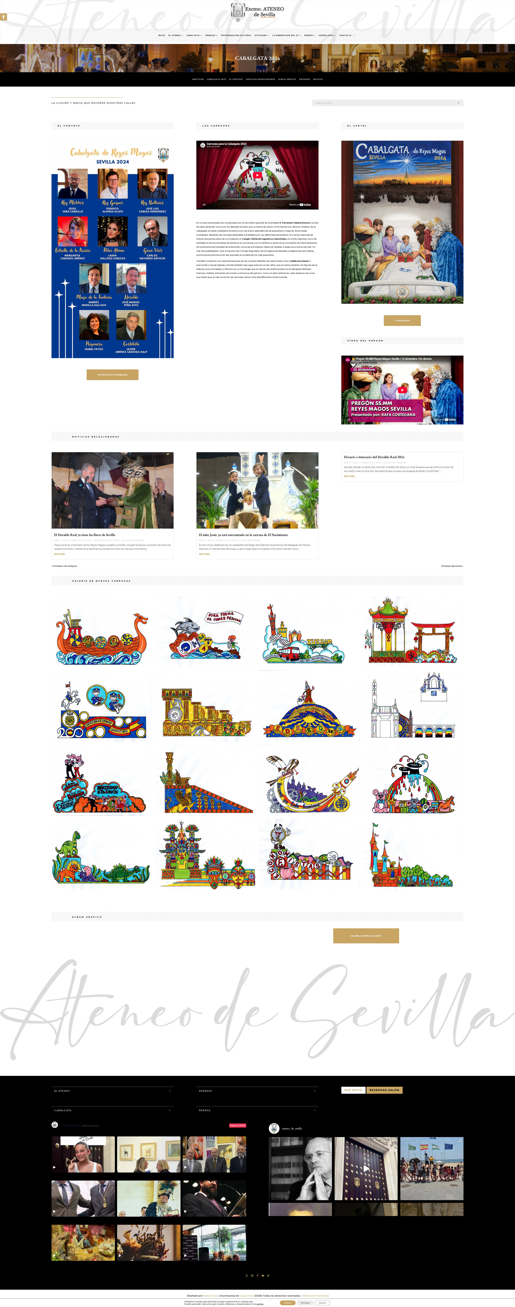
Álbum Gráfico (287, 79)
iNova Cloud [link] (211, 1295)
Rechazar (305, 1303)
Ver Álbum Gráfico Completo (366, 936)
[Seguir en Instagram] (252, 1275)
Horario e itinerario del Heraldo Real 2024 (374, 457)
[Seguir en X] (247, 1275)
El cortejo (236, 79)
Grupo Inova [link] (247, 1295)
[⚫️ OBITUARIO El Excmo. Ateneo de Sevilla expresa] (300, 1168)
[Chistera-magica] (413, 815)
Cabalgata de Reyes (107, 540)
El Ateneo (174, 35)
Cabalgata (193, 35)
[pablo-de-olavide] (309, 740)
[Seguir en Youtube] (263, 1275)
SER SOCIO (353, 1090)
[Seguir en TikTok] (268, 1275)
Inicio (161, 35)
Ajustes (322, 1303)
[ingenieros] (309, 815)
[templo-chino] (413, 666)
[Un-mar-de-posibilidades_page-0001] (205, 666)
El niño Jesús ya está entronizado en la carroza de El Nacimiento (243, 535)
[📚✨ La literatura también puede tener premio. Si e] (366, 1168)
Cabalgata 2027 (216, 79)
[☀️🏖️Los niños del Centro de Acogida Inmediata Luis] (432, 1168)
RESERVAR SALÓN (384, 1090)
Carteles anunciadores (260, 79)
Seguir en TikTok (237, 1125)
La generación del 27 (285, 35)
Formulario (326, 35)
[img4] (205, 889)
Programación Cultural (236, 35)
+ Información (402, 320)
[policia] (102, 740)
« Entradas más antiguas (64, 566)
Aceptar (288, 1303)
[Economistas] (309, 889)
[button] (3, 16)
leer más (59, 554)
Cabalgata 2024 (81, 540)
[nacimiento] (413, 740)
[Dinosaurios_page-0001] (102, 889)
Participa (198, 79)
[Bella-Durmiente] (413, 889)
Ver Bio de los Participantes (113, 374)
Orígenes (304, 79)
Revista (318, 79)
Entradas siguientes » (452, 566)
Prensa (308, 35)
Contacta (345, 35)
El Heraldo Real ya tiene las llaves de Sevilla (84, 535)
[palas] (205, 740)
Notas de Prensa (133, 540)
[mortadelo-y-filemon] (102, 815)
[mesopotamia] (205, 815)
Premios (210, 35)
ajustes (259, 1304)
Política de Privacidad (314, 1295)
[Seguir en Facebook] (257, 1275)
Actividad (261, 35)
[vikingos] (102, 666)
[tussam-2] (309, 666)
